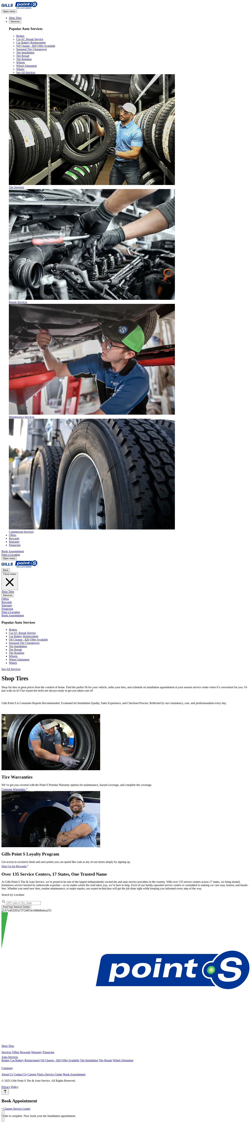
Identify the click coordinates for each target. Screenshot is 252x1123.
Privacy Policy (9, 1086)
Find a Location (10, 554)
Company (7, 1068)
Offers (12, 535)
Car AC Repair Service (29, 39)
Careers (31, 1074)
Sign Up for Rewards (14, 866)
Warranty (14, 541)
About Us (7, 1074)
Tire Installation (25, 52)
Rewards (14, 538)
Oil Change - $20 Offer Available (35, 45)
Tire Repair (22, 55)
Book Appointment (12, 551)
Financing (14, 545)
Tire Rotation (24, 59)
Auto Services (9, 1057)
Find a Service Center (49, 1074)
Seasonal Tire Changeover (31, 49)
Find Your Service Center (16, 907)
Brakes (20, 35)
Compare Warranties (13, 789)
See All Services (25, 72)
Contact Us (20, 1074)
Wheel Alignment (26, 65)
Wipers (20, 69)
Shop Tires (15, 17)
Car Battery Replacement (31, 42)
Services (15, 21)
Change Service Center (16, 1108)
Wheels (20, 62)
